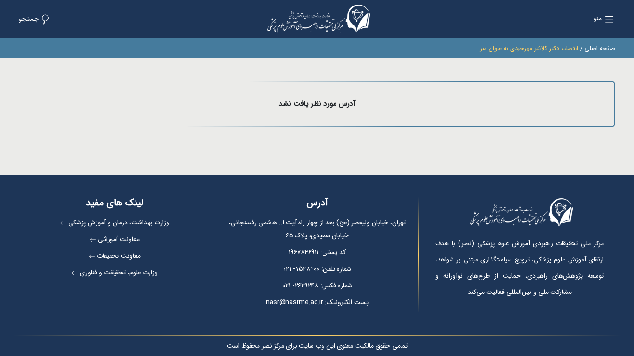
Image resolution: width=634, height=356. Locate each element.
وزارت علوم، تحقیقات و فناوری (119, 272)
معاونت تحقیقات (119, 256)
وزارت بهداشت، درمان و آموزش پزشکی (118, 222)
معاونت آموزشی (119, 239)
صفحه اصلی (599, 48)
